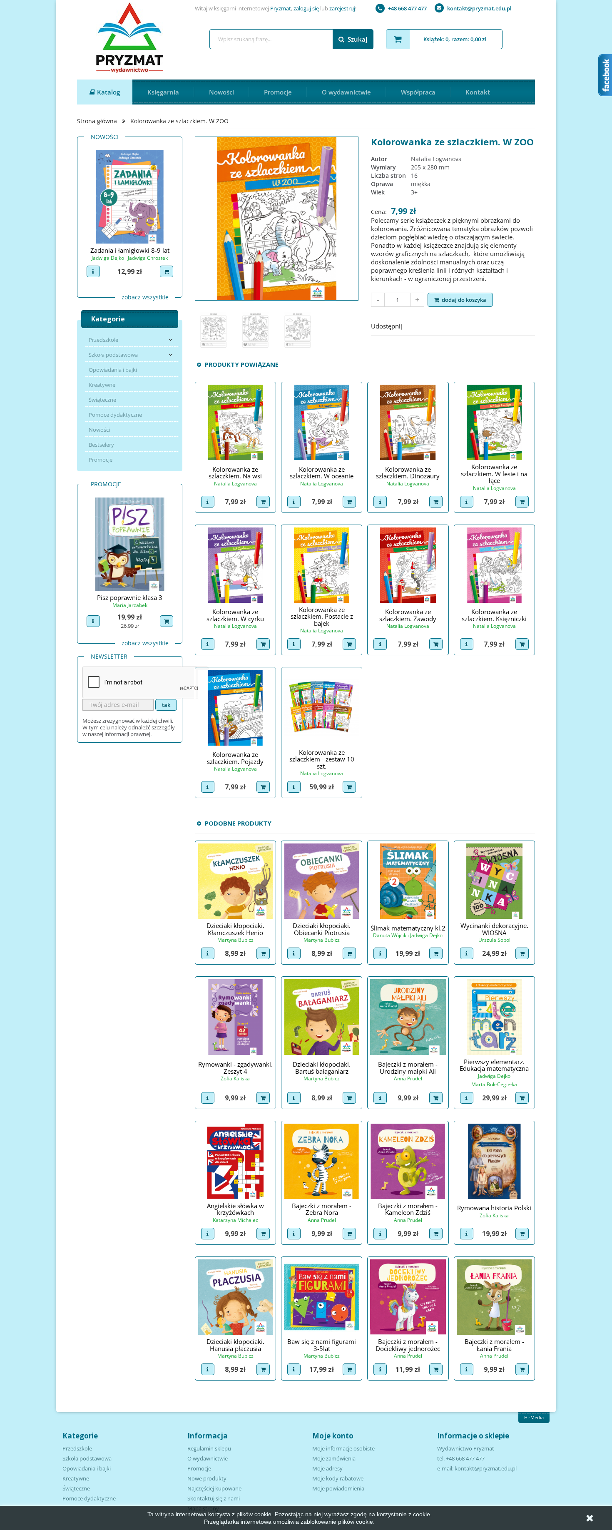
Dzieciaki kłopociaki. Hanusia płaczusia (235, 1345)
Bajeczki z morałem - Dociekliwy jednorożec (408, 1345)
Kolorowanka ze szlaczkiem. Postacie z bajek (322, 616)
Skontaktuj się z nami (213, 1498)
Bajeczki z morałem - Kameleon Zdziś (408, 1209)
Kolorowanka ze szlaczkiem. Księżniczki (494, 615)
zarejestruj (342, 8)
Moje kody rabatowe (337, 1478)
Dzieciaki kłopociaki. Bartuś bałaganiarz (322, 1067)
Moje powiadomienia (338, 1488)
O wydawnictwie (346, 92)
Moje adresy (327, 1468)
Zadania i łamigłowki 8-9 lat (129, 250)
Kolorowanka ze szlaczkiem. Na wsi (235, 472)
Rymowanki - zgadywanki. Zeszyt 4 (235, 1067)
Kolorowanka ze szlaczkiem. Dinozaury (408, 472)
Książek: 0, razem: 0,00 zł (454, 39)
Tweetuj (435, 325)
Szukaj (357, 39)
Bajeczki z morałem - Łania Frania (494, 1345)
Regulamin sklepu (209, 1448)
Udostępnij (414, 325)
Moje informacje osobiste (343, 1448)
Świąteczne (102, 399)
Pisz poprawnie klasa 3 (129, 597)
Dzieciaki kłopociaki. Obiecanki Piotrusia (322, 929)
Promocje (278, 92)
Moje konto (332, 1435)
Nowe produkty (206, 1478)
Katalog (107, 92)
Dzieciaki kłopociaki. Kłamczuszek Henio (235, 929)
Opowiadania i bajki (113, 369)
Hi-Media (534, 1417)
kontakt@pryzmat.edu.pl (479, 8)
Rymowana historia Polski (494, 1208)
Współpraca (418, 92)
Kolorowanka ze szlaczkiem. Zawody (407, 615)
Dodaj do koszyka (464, 300)
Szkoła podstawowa (113, 354)
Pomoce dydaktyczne (115, 414)
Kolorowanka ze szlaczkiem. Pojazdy (235, 758)
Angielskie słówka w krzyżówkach (235, 1209)
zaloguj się (306, 8)
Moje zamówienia (334, 1458)
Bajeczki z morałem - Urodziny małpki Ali (408, 1067)
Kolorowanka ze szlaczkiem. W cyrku (235, 615)
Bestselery (101, 444)
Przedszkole (103, 339)
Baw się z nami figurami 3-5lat (321, 1345)
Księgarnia (163, 92)
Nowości (221, 92)
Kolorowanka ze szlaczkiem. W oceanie (321, 472)
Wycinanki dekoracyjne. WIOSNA (494, 929)
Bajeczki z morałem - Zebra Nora (321, 1209)
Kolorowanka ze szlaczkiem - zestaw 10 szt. (321, 759)
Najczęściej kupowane (214, 1488)
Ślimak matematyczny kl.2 (408, 928)
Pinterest (457, 325)
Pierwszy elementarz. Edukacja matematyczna (494, 1065)
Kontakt (477, 92)
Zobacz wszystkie (145, 297)
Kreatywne (102, 384)
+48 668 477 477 (407, 8)
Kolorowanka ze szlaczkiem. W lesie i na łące (494, 474)
